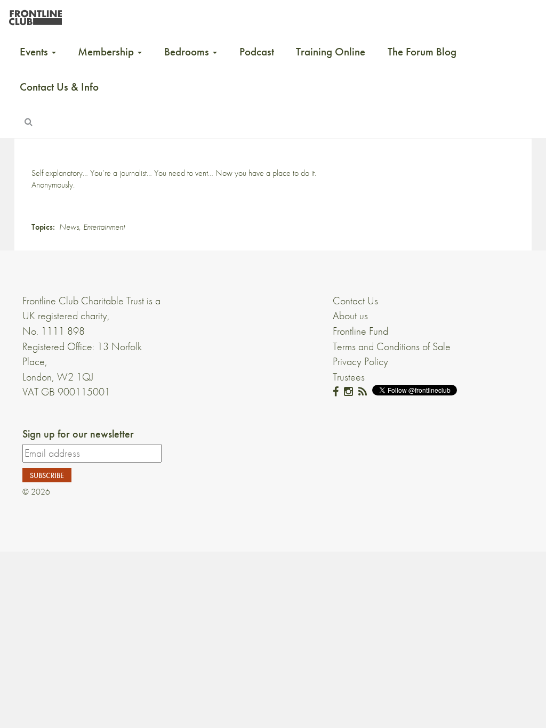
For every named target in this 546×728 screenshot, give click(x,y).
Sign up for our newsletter (78, 434)
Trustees (349, 377)
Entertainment (104, 226)
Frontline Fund (360, 331)
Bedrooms (188, 52)
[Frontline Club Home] (35, 14)
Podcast (256, 52)
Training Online (330, 52)
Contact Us (355, 301)
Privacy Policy (360, 361)
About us (350, 315)
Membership (107, 52)
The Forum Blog (422, 52)
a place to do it (290, 173)
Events (35, 52)
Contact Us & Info (59, 87)
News (69, 226)
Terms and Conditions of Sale (392, 346)
